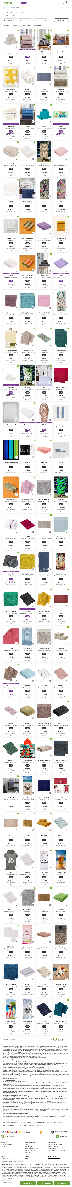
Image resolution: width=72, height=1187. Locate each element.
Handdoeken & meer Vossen (10, 1125)
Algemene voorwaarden (31, 1148)
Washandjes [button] (37, 25)
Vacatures (4, 1146)
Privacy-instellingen (29, 1150)
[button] (10, 20)
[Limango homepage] (8, 3)
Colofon (26, 1144)
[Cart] (16, 46)
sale (16, 1113)
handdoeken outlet (10, 1080)
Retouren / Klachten (53, 1146)
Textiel (7, 25)
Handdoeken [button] (16, 25)
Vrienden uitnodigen (6, 1144)
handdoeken (27, 1046)
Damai (15, 1057)
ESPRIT (19, 1057)
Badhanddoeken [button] (26, 25)
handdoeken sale (7, 1116)
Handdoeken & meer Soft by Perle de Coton (50, 1122)
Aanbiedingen (5, 1158)
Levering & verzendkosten (55, 1144)
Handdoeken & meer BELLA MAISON (30, 1125)
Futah (22, 1057)
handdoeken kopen (14, 1106)
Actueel (26, 1158)
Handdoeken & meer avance (10, 1122)
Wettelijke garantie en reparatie (56, 1150)
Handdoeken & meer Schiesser (28, 1122)
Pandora (49, 1101)
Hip (26, 1057)
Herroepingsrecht (52, 1148)
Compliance (27, 1152)
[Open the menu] (4, 8)
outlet (19, 1052)
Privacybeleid (28, 1146)
